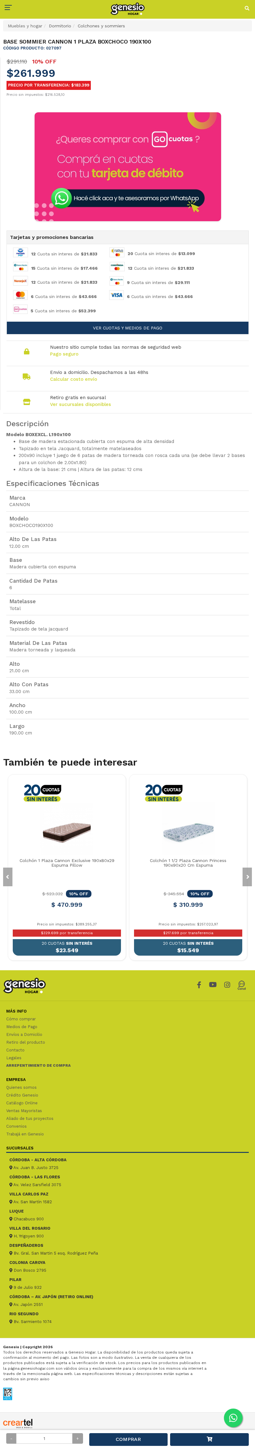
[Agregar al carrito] (209, 1439)
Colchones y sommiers (101, 25)
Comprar (128, 1439)
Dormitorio (60, 25)
